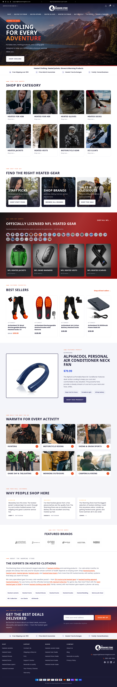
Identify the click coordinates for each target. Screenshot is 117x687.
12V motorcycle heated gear (65, 579)
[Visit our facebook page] (3, 2)
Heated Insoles (68, 593)
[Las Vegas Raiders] (82, 235)
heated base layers (50, 573)
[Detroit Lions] (54, 235)
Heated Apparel (35, 14)
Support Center (29, 660)
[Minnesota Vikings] (100, 235)
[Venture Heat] (66, 542)
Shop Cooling (15, 59)
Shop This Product (74, 400)
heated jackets (89, 571)
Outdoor (89, 14)
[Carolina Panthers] (26, 235)
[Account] (106, 6)
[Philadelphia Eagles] (22, 239)
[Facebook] (105, 662)
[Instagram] (108, 662)
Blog (68, 652)
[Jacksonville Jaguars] (73, 235)
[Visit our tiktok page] (10, 2)
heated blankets (12, 582)
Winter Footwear (64, 14)
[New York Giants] (12, 239)
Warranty (27, 673)
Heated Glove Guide (52, 656)
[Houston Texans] (63, 235)
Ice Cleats (24, 598)
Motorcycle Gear (97, 593)
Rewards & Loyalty (30, 664)
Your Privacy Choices (31, 669)
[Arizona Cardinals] (8, 235)
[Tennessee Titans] (45, 239)
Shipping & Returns (30, 652)
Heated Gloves (49, 14)
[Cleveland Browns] (40, 235)
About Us (70, 648)
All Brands (35, 598)
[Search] (113, 6)
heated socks (34, 573)
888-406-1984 (110, 658)
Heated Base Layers (8, 664)
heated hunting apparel (88, 579)
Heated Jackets (13, 593)
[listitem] (51, 1)
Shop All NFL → (104, 220)
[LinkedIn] (111, 662)
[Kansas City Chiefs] (77, 235)
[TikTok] (114, 662)
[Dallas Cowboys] (45, 235)
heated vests (11, 573)
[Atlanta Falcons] (12, 235)
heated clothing (53, 568)
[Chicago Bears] (31, 235)
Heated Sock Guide (51, 660)
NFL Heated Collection (58, 582)
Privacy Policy (71, 660)
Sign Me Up (103, 617)
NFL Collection (12, 598)
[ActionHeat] (20, 542)
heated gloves (22, 573)
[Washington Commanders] (49, 239)
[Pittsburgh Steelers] (26, 239)
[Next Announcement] (75, 2)
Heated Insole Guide (52, 664)
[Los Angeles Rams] (91, 235)
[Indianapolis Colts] (68, 235)
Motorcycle (78, 14)
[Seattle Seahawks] (36, 239)
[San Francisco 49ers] (31, 239)
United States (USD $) (9, 6)
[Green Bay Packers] (59, 235)
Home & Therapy (102, 14)
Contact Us (27, 648)
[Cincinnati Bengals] (36, 235)
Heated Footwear (20, 14)
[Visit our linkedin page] (8, 2)
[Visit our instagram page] (5, 2)
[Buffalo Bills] (22, 235)
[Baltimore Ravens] (17, 235)
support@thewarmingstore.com (21, 1)
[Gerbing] (35, 542)
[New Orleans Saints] (8, 239)
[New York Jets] (17, 239)
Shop (9, 14)
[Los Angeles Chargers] (86, 235)
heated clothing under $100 (39, 584)
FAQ (25, 656)
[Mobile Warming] (96, 542)
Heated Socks (54, 593)
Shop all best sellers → (102, 291)
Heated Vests (27, 593)
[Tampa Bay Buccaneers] (40, 239)
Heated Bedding (82, 593)
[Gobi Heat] (50, 542)
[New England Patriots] (105, 235)
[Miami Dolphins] (96, 235)
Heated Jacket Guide (52, 648)
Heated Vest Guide (51, 652)
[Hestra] (81, 542)
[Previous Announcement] (42, 2)
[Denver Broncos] (49, 235)
